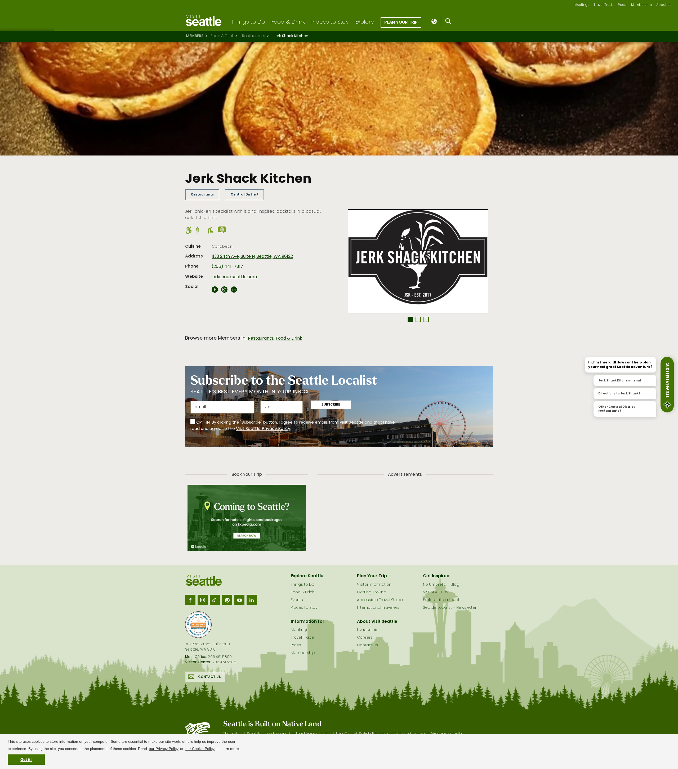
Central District (245, 194)
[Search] (448, 22)
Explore (364, 22)
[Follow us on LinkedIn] (252, 600)
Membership (641, 5)
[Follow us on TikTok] (215, 600)
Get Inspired (436, 576)
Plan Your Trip (401, 22)
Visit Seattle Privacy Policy (263, 428)
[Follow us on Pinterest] (227, 600)
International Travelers (378, 608)
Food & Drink (288, 22)
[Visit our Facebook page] (190, 600)
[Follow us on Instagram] (203, 600)
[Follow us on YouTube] (239, 600)
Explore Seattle (307, 576)
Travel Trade (604, 5)
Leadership (367, 630)
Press (622, 5)
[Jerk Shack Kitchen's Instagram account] (224, 291)
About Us (663, 5)
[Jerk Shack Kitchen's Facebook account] (215, 291)
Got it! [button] (26, 759)
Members (195, 36)
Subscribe (331, 404)
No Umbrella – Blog (441, 585)
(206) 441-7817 (227, 266)
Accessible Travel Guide (380, 600)
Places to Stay (330, 22)
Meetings (581, 5)
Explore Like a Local (441, 600)
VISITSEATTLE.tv (435, 592)
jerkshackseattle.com (234, 277)
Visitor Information (374, 585)
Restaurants (253, 36)
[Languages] (434, 21)
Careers (365, 638)
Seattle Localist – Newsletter (449, 608)
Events (297, 600)
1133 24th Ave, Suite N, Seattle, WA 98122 (252, 256)
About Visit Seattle (377, 621)
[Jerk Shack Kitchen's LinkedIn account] (234, 291)
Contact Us (209, 677)
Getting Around (371, 592)
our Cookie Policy (200, 748)
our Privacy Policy (164, 748)
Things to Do (248, 22)
